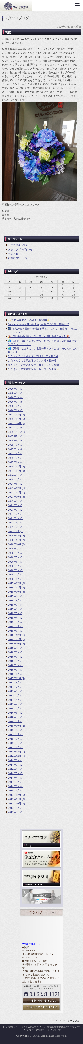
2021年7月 (14, 509)
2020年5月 (14, 565)
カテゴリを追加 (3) (18, 245)
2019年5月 (14, 613)
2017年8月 (14, 682)
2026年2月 (14, 405)
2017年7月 (14, 686)
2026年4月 (14, 397)
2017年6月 (14, 691)
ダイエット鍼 (43, 1027)
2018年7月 (14, 656)
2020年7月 (14, 557)
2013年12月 (14, 794)
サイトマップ (54, 1030)
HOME (5, 1027)
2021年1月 (14, 531)
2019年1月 (14, 630)
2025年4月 (14, 449)
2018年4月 (14, 665)
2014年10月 (14, 756)
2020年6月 (14, 561)
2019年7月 (14, 604)
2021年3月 (14, 522)
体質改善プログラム (66, 1027)
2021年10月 (14, 496)
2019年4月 (14, 617)
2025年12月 (14, 414)
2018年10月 (14, 643)
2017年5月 (14, 695)
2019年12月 (14, 583)
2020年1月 (14, 578)
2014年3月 (14, 781)
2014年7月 (14, 764)
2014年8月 (14, 760)
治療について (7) (17, 257)
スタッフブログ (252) (20, 249)
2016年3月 (14, 717)
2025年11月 (14, 419)
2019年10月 (14, 591)
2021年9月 (14, 501)
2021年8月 (14, 505)
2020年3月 (14, 570)
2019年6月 (14, 609)
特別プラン (41, 1030)
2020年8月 (14, 552)
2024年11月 (14, 470)
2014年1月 (14, 790)
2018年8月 (14, 652)
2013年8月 (14, 808)
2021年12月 (14, 488)
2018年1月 (14, 673)
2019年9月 (14, 596)
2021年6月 (14, 514)
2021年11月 (14, 492)
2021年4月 (14, 518)
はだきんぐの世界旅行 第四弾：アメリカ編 (33, 356)
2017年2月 (14, 704)
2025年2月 (14, 457)
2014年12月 (14, 751)
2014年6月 (14, 769)
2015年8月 (14, 730)
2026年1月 (14, 410)
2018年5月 (14, 660)
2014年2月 (14, 786)
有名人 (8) (13, 253)
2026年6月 (14, 393)
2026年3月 (14, 401)
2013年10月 (14, 803)
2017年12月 (14, 678)
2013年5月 (14, 812)
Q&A (24, 1027)
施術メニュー (15, 1027)
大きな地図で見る (32, 944)
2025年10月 (14, 423)
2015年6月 (14, 738)
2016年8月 (14, 712)
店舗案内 (32, 1027)
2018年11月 (14, 639)
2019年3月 (14, 622)
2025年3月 (14, 453)
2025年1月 (14, 462)
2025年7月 (14, 436)
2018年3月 (14, 669)
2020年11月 (14, 540)
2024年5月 (14, 483)
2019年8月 (14, 600)
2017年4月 (14, 699)
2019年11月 (14, 587)
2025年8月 (14, 432)
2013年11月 (14, 799)
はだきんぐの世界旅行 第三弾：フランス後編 (33, 365)
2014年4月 (14, 777)
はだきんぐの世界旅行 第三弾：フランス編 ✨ (34, 369)
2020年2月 (14, 574)
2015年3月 (14, 743)
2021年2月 (14, 527)
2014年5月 (14, 773)
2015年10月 (14, 725)
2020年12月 (14, 535)
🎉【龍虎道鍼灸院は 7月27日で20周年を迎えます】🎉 (39, 336)
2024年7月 (14, 479)
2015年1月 (14, 747)
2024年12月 (14, 466)
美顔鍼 (53, 1027)
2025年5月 (14, 444)
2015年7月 (14, 734)
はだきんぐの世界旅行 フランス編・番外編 (32, 360)
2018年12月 (14, 635)
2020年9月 (14, 548)
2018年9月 (14, 648)
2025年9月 (14, 427)
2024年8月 (14, 475)
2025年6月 (14, 440)
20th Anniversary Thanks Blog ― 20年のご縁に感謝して (38, 324)
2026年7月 (14, 388)
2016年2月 (14, 721)
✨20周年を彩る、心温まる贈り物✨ (29, 320)
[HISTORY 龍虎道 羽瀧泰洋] (41, 902)
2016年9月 (14, 708)
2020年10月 (14, 544)
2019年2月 (14, 626)
